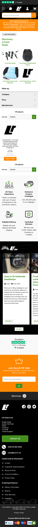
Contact (7, 463)
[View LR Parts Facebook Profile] (24, 406)
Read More (9, 321)
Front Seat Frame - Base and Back (28, 82)
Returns (7, 491)
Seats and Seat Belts (9, 34)
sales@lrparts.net (14, 453)
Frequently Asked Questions (14, 467)
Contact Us (10, 8)
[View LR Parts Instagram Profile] (29, 406)
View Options (10, 158)
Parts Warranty (10, 495)
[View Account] (27, 8)
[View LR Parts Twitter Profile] (34, 406)
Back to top (16, 396)
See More (19, 329)
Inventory (8, 498)
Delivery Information (12, 487)
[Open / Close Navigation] (3, 9)
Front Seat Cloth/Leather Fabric (28, 64)
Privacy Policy (10, 478)
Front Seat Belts (10, 63)
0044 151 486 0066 (15, 447)
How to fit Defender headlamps (14, 278)
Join (19, 386)
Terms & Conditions (11, 474)
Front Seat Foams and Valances (10, 82)
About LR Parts (10, 470)
